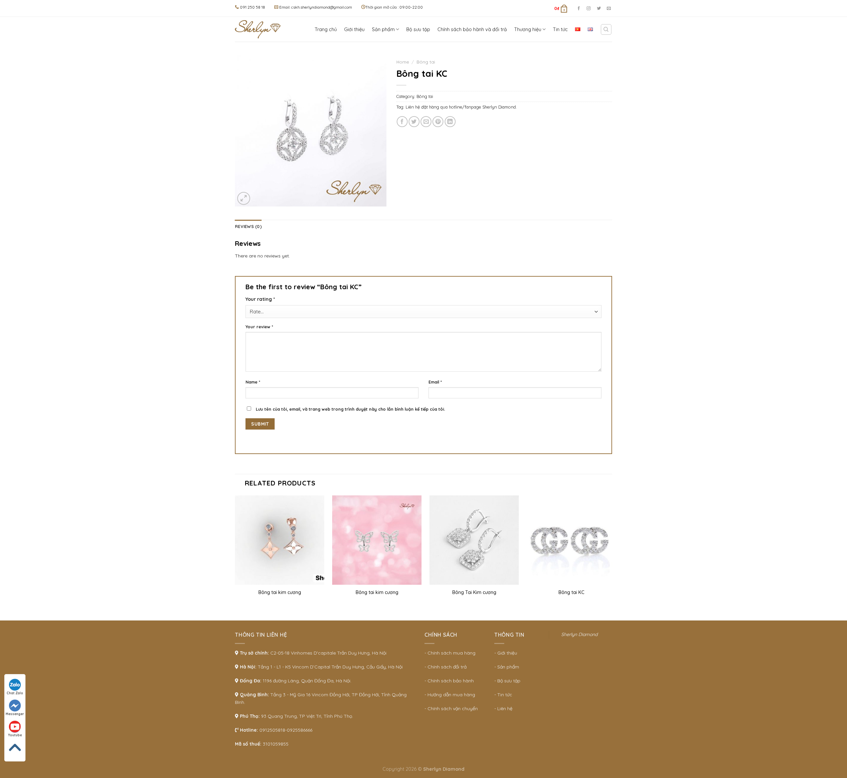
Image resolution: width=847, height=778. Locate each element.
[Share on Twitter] (414, 121)
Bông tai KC (571, 592)
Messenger (15, 714)
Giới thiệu (354, 29)
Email (435, 382)
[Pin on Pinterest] (437, 121)
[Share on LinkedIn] (450, 121)
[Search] (606, 29)
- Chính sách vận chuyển (451, 708)
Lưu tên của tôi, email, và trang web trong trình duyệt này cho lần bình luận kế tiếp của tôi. (350, 409)
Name (252, 382)
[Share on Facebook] (402, 121)
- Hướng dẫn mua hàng (449, 695)
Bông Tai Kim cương (474, 592)
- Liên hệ (503, 708)
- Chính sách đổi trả (445, 667)
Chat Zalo (15, 693)
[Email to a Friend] (426, 121)
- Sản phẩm (506, 667)
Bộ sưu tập (418, 29)
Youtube (15, 735)
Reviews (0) (248, 226)
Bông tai (426, 62)
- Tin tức (503, 695)
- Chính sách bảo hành (449, 681)
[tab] (248, 226)
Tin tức (560, 29)
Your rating (260, 299)
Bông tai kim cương (279, 592)
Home (402, 62)
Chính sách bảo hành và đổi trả (472, 29)
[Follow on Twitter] (599, 8)
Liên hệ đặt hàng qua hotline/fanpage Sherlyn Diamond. (461, 107)
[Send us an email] (609, 8)
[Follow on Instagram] (589, 8)
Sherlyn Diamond (579, 634)
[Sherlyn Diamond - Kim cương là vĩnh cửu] (260, 29)
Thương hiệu (527, 29)
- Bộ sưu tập (507, 681)
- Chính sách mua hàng (449, 653)
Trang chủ (326, 29)
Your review (259, 326)
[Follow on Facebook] (579, 8)
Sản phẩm (383, 29)
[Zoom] (243, 198)
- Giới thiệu (505, 653)
